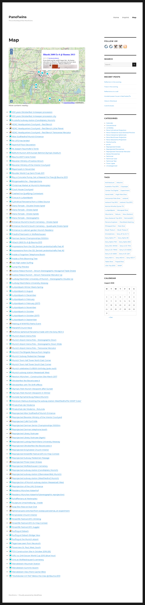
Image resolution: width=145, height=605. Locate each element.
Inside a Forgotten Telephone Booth (28, 254)
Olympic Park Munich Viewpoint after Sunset (32, 389)
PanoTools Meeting (127, 222)
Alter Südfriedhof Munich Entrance (28, 136)
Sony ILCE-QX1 (124, 254)
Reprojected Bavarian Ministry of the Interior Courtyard (37, 417)
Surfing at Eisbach (20, 531)
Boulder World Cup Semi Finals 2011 (28, 173)
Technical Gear (111, 159)
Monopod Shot (122, 210)
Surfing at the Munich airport (25, 539)
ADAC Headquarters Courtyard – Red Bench (32, 124)
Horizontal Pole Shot (112, 198)
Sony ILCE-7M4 (125, 246)
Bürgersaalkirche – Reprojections (27, 181)
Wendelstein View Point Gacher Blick (29, 572)
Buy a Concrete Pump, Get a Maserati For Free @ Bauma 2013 (40, 177)
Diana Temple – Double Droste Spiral (28, 206)
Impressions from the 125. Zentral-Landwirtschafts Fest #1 (38, 246)
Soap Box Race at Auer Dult (24, 507)
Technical (109, 156)
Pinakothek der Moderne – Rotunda (28, 409)
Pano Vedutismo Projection (116, 140)
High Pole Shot (121, 194)
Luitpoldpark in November (24, 307)
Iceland (125, 198)
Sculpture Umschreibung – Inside (27, 503)
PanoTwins (18, 17)
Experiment (125, 190)
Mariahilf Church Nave (22, 328)
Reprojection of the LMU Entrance (27, 486)
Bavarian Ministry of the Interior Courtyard (31, 165)
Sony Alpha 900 (125, 242)
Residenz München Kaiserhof (25, 490)
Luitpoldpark (110, 210)
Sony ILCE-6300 (111, 254)
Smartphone (110, 234)
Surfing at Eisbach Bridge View (26, 535)
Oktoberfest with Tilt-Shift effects (27, 385)
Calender (109, 123)
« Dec (111, 317)
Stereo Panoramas (113, 154)
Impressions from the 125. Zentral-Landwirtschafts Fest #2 (38, 250)
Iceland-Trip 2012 (111, 202)
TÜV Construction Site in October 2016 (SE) (31, 551)
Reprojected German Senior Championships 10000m (36, 425)
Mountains (109, 214)
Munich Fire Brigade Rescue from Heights (31, 352)
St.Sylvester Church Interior (24, 515)
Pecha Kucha (111, 142)
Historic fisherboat (110, 101)
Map (134, 17)
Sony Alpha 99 (123, 238)
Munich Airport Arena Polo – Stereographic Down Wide (37, 344)
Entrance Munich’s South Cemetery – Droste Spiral (35, 222)
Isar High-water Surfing (22, 263)
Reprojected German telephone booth (29, 429)
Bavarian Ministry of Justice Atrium (28, 161)
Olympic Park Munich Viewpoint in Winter (31, 393)
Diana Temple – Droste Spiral (25, 210)
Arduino (120, 182)
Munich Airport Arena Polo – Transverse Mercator (34, 348)
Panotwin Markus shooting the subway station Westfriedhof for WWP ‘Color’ (46, 401)
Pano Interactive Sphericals (116, 135)
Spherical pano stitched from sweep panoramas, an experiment (41, 511)
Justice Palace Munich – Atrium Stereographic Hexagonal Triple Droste (44, 271)
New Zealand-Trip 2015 (113, 218)
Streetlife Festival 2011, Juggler (26, 527)
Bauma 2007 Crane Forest (24, 157)
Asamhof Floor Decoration (24, 145)
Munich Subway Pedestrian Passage (28, 356)
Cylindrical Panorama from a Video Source (31, 202)
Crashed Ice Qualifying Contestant (27, 193)
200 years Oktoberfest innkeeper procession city (34, 116)
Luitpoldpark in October (23, 311)
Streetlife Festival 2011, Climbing (26, 519)
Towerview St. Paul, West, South (26, 547)
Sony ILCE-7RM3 (111, 250)
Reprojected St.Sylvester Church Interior (30, 450)
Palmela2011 (128, 218)
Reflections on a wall (111, 91)
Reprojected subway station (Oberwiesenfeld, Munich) (36, 474)
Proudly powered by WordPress (30, 595)
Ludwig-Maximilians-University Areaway (30, 283)
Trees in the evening (111, 87)
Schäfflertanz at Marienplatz (24, 499)
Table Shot (109, 261)
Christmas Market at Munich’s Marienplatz (31, 185)
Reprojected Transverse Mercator (118, 151)
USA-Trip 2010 (110, 265)
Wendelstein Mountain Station (26, 564)
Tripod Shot (119, 261)
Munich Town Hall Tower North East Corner (31, 360)
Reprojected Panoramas (115, 149)
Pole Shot (121, 226)
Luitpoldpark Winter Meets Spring (27, 287)
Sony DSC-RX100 (111, 246)
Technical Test (111, 161)
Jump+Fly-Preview (20, 267)
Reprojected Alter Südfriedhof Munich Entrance (33, 413)
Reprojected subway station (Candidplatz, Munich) (35, 470)
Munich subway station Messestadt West (31, 372)
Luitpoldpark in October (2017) (25, 315)
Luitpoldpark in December (24, 295)
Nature (118, 214)
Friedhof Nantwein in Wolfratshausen (29, 234)
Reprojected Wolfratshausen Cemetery (30, 466)
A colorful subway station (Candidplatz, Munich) (33, 120)
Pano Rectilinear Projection (116, 137)
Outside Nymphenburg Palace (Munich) (30, 397)
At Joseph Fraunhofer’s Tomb (25, 149)
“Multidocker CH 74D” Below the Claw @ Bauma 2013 (36, 576)
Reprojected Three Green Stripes (27, 462)
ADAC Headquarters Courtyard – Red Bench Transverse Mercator (41, 132)
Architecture (109, 182)
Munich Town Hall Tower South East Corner (31, 364)
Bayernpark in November (23, 169)
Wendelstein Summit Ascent (25, 568)
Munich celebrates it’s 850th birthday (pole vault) (34, 368)
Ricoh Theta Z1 (122, 230)
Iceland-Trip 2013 (126, 202)
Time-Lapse (110, 163)
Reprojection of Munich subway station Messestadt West (38, 482)
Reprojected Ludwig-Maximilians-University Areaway (36, 442)
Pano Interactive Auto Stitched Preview (120, 132)
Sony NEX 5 (109, 258)
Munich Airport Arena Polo (24, 336)
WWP (120, 265)
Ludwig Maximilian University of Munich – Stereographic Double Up (42, 279)
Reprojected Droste (113, 147)
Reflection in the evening (112, 82)
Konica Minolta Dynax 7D (114, 206)
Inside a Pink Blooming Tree (24, 259)
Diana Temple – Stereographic (25, 218)
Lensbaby (110, 128)
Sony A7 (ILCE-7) (123, 234)
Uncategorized (111, 166)
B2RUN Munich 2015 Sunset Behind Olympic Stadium (36, 153)
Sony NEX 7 (131, 258)
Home (116, 17)
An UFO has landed (21, 141)
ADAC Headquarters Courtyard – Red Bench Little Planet (38, 128)
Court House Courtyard (22, 189)
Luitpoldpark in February (23, 299)
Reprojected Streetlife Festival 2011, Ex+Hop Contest (35, 454)
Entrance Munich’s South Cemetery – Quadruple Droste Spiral (40, 226)
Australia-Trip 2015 (111, 186)
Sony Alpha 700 (111, 242)
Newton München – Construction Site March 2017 (34, 376)
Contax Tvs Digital (111, 190)
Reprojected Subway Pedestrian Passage (30, 458)
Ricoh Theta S (110, 230)
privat (108, 144)
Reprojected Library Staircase (25, 433)
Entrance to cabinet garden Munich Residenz (32, 230)
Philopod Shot (110, 226)
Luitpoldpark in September (24, 320)
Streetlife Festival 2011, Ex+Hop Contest (30, 523)
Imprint (125, 17)
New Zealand (128, 214)
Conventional (111, 125)
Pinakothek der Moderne (23, 405)
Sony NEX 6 (120, 258)
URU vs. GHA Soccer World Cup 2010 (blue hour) (34, 555)
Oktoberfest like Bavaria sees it (26, 381)
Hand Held (109, 194)
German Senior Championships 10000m (30, 238)
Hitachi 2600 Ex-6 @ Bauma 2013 (27, 242)
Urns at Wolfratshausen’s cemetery (28, 560)
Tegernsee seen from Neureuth (26, 543)
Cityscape (124, 186)
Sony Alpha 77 (110, 238)
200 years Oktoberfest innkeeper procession (32, 112)
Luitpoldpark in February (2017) (26, 303)
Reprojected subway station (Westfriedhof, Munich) (35, 478)
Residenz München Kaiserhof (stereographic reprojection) (38, 494)
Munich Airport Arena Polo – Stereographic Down (34, 340)
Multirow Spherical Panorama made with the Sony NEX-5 (38, 332)
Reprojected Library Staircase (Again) (28, 438)
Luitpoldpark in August (22, 291)
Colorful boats (109, 106)
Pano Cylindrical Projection (116, 130)
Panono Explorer (111, 222)
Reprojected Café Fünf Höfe (24, 421)
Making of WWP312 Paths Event (26, 324)
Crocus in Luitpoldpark (22, 198)
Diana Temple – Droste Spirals (25, 214)
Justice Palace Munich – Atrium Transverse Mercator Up (37, 275)
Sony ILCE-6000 (125, 250)
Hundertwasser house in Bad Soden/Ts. (117, 96)
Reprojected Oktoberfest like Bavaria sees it (32, 446)
